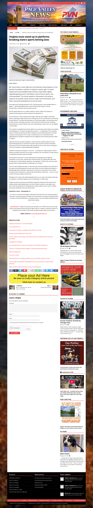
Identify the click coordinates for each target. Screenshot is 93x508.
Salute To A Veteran (66, 224)
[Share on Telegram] (47, 270)
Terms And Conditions (79, 500)
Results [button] (74, 181)
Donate (25, 3)
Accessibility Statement (57, 500)
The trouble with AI (14, 227)
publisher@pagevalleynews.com (39, 213)
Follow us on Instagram (14, 487)
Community (78, 25)
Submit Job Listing (46, 3)
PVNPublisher (24, 43)
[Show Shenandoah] (70, 144)
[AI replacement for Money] (33, 78)
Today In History (65, 71)
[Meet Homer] (72, 443)
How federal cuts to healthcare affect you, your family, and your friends (29, 258)
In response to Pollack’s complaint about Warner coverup (25, 230)
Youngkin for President (15, 242)
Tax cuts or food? (14, 255)
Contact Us (18, 3)
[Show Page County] (73, 144)
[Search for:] (76, 28)
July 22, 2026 (64, 324)
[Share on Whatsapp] (38, 270)
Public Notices (52, 25)
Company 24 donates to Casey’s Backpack (20, 223)
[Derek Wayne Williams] (72, 236)
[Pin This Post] (24, 270)
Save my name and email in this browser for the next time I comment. (27, 322)
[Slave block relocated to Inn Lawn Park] (72, 83)
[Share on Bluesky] (51, 270)
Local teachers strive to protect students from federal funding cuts (28, 245)
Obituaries (42, 25)
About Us (11, 3)
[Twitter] (79, 3)
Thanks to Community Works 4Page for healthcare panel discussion (28, 248)
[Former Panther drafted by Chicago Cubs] (72, 310)
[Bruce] (62, 495)
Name (10, 314)
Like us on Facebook (13, 480)
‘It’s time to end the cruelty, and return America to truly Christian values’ (74, 479)
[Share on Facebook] (11, 270)
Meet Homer (65, 454)
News (16, 25)
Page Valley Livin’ (67, 372)
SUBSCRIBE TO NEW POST (35, 3)
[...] (66, 106)
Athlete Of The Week (66, 298)
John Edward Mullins (39, 487)
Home (10, 25)
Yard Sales (64, 25)
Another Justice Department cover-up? (20, 233)
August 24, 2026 (64, 248)
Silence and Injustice (15, 252)
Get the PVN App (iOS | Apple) (15, 489)
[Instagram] (84, 3)
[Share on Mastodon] (42, 270)
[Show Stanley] (74, 144)
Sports (24, 25)
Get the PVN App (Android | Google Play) (18, 492)
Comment (11, 303)
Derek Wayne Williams (68, 246)
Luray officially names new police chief (43, 480)
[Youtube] (81, 3)
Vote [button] (69, 181)
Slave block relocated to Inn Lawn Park (70, 94)
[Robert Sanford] (62, 480)
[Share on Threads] (56, 270)
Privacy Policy (68, 500)
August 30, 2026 (64, 97)
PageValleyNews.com (15, 206)
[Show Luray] (69, 144)
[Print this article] (33, 270)
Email (10, 318)
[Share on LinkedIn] (20, 270)
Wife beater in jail (38, 482)
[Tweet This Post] (16, 270)
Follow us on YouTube (14, 485)
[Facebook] (76, 3)
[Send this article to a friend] (29, 270)
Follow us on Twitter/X (14, 482)
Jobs (71, 25)
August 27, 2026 (64, 455)
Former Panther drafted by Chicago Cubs (70, 322)
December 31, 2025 (15, 43)
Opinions (32, 25)
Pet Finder (63, 431)
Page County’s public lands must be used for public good (25, 267)
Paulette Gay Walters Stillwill (41, 485)
